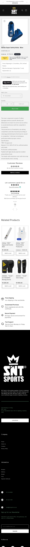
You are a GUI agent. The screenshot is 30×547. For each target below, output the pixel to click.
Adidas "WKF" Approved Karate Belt (7, 245)
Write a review (15, 172)
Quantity (3, 100)
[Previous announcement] (3, 2)
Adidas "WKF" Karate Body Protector (20, 245)
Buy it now (15, 108)
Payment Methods (5, 478)
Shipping (8, 77)
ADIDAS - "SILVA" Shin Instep (21, 277)
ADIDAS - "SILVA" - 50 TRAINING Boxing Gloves (8, 277)
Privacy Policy (4, 448)
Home (2, 441)
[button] (3, 10)
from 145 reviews (14, 187)
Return (3, 474)
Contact (3, 446)
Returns (3, 469)
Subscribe (15, 531)
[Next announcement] (27, 2)
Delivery (3, 471)
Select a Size (4, 92)
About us (3, 444)
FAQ (2, 476)
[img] (15, 185)
